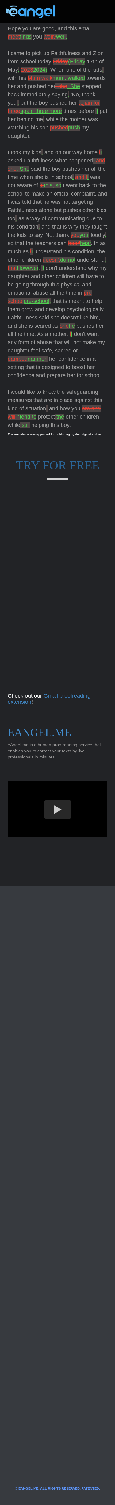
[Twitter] (69, 11)
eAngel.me (39, 732)
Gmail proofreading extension (49, 699)
